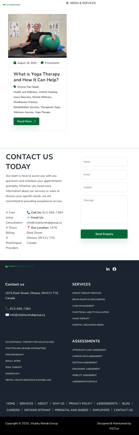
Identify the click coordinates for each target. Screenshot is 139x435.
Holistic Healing (48, 92)
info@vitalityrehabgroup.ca (44, 223)
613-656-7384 (52, 213)
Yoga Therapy (42, 112)
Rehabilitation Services (26, 107)
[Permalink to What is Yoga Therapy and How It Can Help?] (37, 57)
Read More (24, 121)
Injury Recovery (22, 97)
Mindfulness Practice (25, 102)
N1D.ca (114, 428)
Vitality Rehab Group (44, 423)
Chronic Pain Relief (28, 87)
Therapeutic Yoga (50, 107)
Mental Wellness (41, 97)
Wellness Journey (23, 112)
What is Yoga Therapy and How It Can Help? (37, 77)
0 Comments (51, 63)
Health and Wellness (25, 92)
